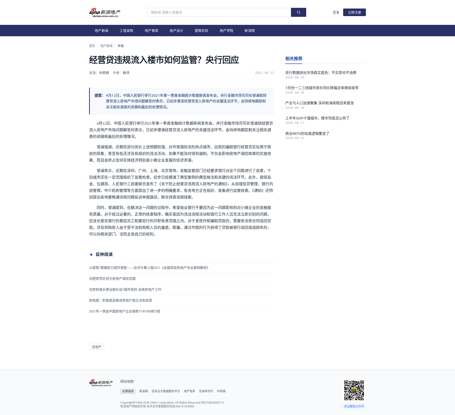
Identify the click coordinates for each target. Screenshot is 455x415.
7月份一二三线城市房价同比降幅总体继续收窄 (322, 87)
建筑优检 (201, 30)
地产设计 (176, 30)
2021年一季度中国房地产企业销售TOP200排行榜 (124, 311)
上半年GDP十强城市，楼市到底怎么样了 (317, 118)
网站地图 (127, 381)
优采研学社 (206, 391)
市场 (121, 46)
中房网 (221, 391)
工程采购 (126, 30)
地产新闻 (101, 30)
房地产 (96, 347)
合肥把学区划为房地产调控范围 (112, 278)
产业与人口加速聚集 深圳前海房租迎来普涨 (319, 102)
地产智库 (151, 30)
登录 (336, 12)
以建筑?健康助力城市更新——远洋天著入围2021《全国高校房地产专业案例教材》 (149, 268)
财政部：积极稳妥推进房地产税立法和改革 (120, 300)
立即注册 (354, 12)
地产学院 (226, 30)
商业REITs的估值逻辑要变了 (307, 133)
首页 (92, 46)
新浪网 (250, 30)
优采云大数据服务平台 (166, 391)
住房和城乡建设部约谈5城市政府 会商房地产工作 (125, 289)
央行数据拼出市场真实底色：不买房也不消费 (320, 72)
